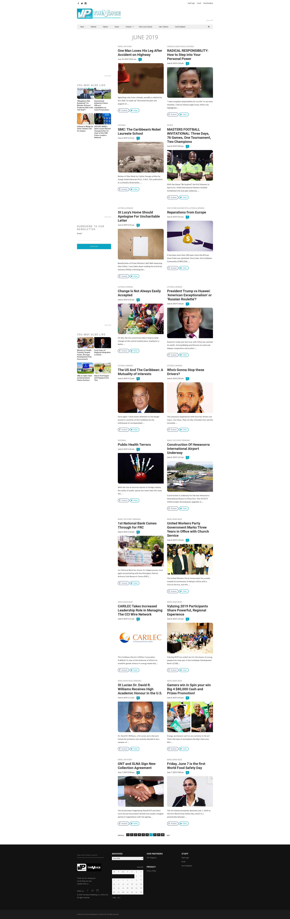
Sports (117, 27)
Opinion (105, 27)
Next (168, 835)
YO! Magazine (151, 858)
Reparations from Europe (186, 212)
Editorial (93, 27)
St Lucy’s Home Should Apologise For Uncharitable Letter (139, 216)
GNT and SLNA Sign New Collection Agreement (137, 766)
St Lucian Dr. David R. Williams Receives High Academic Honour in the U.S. (140, 689)
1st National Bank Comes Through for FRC (137, 525)
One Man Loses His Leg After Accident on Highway (140, 53)
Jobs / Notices (163, 27)
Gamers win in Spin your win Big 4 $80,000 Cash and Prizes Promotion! (189, 689)
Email (199, 3)
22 (136, 888)
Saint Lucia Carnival (145, 27)
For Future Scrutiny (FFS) (177, 208)
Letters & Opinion (125, 208)
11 (119, 884)
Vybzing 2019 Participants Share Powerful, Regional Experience (187, 610)
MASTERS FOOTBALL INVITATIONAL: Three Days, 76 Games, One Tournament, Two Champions (189, 135)
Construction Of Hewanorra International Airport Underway (188, 449)
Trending (186, 440)
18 (119, 888)
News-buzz (177, 519)
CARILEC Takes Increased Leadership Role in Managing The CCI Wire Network (140, 610)
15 (136, 884)
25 (119, 892)
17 (114, 888)
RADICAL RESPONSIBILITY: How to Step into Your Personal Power (187, 55)
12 (123, 884)
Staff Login (191, 3)
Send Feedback (208, 3)
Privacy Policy (151, 871)
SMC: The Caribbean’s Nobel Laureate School (139, 131)
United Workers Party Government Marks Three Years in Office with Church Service (188, 529)
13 (127, 884)
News (82, 27)
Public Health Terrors (134, 445)
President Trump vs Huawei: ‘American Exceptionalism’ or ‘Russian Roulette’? (189, 295)
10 (162, 834)
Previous (121, 835)
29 (136, 892)
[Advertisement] (172, 14)
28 (132, 892)
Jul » (119, 898)
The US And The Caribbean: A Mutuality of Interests (140, 372)
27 (127, 892)
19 (123, 888)
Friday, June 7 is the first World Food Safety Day (186, 766)
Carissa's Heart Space (176, 46)
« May (114, 898)
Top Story (127, 46)
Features (129, 27)
